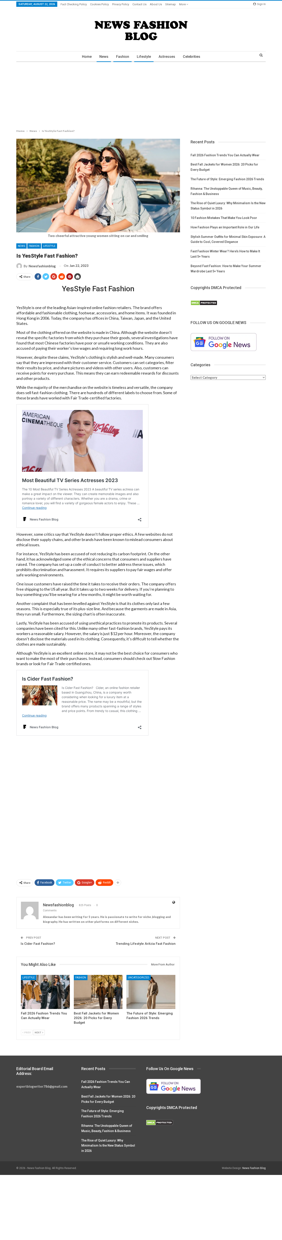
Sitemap (170, 4)
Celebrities (191, 57)
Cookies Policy (99, 4)
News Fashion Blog (254, 1168)
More (182, 4)
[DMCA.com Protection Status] (204, 303)
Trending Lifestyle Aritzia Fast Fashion (146, 944)
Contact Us (139, 4)
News (103, 57)
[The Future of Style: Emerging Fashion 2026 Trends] (150, 992)
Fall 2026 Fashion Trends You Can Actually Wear (225, 155)
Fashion (122, 57)
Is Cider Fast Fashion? (38, 944)
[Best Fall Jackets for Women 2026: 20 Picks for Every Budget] (98, 992)
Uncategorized (138, 977)
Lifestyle (144, 57)
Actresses (167, 57)
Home (87, 57)
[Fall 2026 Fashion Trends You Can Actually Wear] (45, 992)
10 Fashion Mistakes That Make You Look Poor (224, 218)
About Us (156, 4)
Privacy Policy (120, 4)
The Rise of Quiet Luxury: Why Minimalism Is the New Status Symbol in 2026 (108, 1146)
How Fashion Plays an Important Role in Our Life (225, 227)
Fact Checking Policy (74, 4)
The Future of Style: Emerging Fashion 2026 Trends (227, 179)
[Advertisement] (132, 94)
